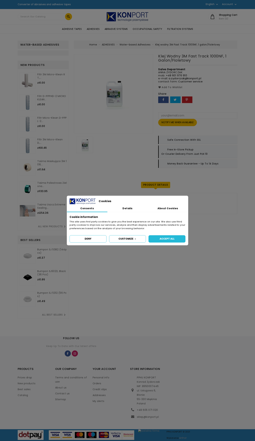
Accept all (167, 238)
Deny (88, 238)
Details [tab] (127, 208)
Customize (126, 238)
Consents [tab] (87, 208)
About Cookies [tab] (168, 208)
